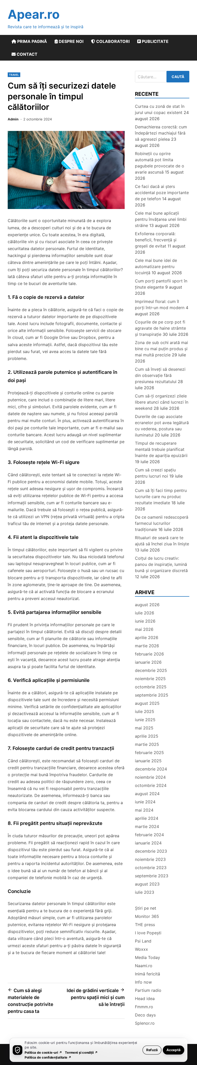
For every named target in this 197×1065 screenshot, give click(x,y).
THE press (145, 924)
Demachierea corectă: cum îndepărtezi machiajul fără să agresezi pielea (161, 133)
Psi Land (143, 941)
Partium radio (148, 990)
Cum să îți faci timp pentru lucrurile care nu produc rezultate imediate (161, 496)
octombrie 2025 (150, 686)
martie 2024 (147, 826)
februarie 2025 (149, 752)
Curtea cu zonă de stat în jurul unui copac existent (159, 109)
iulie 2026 (144, 612)
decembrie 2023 (151, 851)
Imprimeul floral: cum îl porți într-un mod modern (159, 304)
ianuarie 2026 (148, 662)
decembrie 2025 (151, 670)
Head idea (145, 998)
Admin (13, 119)
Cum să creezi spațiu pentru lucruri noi (155, 473)
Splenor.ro (145, 1023)
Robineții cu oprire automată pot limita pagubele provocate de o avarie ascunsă (159, 163)
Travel (14, 74)
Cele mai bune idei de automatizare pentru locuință (156, 266)
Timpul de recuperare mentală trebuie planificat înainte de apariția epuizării (161, 449)
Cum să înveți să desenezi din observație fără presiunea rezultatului (160, 375)
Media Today (147, 957)
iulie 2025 (144, 711)
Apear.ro (34, 14)
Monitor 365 (147, 916)
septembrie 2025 (151, 695)
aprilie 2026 (146, 637)
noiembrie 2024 (150, 777)
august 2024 (147, 793)
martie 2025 (147, 744)
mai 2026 (144, 629)
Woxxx (141, 949)
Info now (143, 982)
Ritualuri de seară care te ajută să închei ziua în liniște (162, 540)
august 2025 (147, 703)
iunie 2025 (145, 719)
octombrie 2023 (150, 867)
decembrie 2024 (151, 769)
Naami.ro (143, 965)
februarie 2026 (149, 654)
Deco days (145, 1015)
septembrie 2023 (151, 875)
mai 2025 (144, 727)
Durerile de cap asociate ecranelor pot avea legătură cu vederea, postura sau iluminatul (162, 426)
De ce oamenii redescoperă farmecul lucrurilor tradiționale (161, 523)
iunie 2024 (145, 801)
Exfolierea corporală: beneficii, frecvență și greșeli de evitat (155, 240)
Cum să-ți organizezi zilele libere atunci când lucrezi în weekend (161, 402)
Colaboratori (112, 41)
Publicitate (155, 41)
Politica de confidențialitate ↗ (48, 1057)
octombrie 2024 (150, 785)
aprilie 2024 (146, 818)
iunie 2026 (145, 621)
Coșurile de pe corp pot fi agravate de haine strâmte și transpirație (160, 328)
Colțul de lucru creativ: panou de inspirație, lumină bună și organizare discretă (161, 564)
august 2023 (147, 884)
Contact (26, 54)
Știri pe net (145, 908)
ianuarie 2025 (148, 760)
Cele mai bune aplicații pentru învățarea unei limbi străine (160, 219)
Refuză (152, 1050)
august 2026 (147, 604)
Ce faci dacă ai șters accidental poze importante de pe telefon (162, 192)
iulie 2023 (144, 892)
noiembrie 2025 (150, 678)
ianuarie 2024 (148, 842)
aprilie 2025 (146, 736)
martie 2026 (147, 645)
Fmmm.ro (144, 1006)
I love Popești (148, 932)
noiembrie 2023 (150, 859)
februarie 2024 (149, 834)
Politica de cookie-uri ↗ (43, 1052)
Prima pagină (31, 41)
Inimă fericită (147, 973)
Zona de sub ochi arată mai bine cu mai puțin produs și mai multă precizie (161, 348)
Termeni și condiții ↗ (81, 1052)
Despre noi (70, 41)
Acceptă (173, 1050)
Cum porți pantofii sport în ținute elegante (161, 284)
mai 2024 (144, 810)
